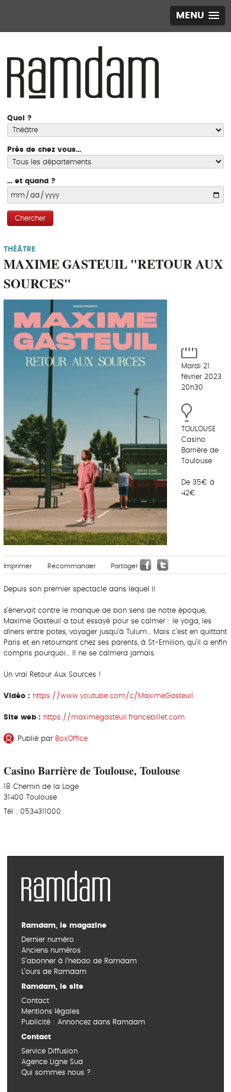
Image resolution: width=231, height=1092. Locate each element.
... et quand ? (31, 180)
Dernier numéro (47, 939)
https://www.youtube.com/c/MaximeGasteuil (113, 695)
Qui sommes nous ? (56, 1072)
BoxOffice (71, 738)
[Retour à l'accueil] (65, 884)
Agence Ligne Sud (52, 1061)
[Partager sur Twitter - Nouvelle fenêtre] (163, 564)
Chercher (30, 218)
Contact (35, 1000)
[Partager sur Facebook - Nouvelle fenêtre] (146, 564)
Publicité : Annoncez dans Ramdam (83, 1022)
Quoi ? (19, 118)
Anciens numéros (51, 950)
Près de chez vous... (44, 149)
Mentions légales (50, 1011)
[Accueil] (83, 71)
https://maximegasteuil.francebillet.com (114, 717)
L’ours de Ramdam (53, 971)
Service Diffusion (49, 1051)
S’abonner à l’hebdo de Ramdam (79, 960)
